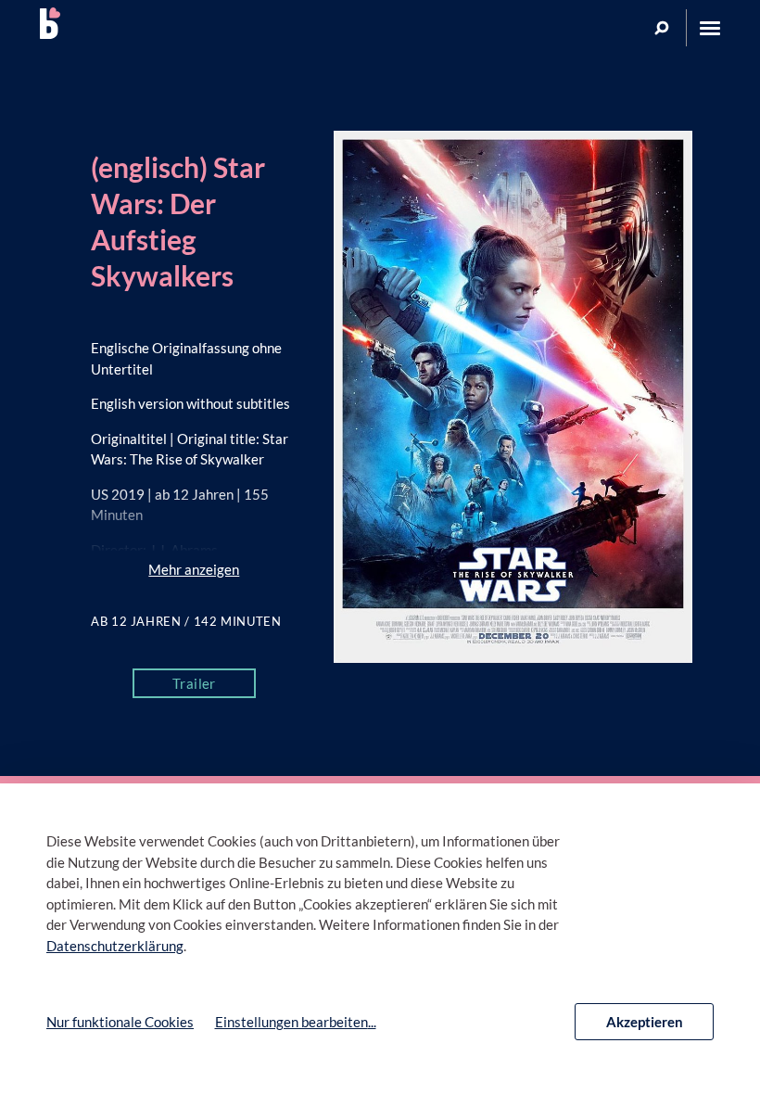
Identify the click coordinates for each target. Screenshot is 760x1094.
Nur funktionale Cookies (120, 1021)
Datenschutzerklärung (115, 945)
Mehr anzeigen (193, 569)
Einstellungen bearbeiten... (295, 1021)
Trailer (194, 683)
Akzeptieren (644, 1021)
